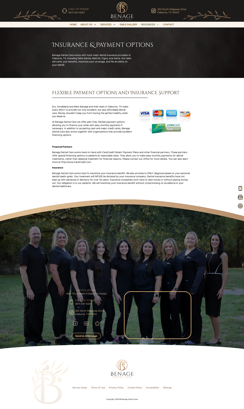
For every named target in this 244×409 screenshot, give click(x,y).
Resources (148, 24)
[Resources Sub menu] (157, 24)
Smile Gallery (128, 24)
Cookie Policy (135, 387)
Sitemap (167, 387)
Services (106, 24)
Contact (168, 24)
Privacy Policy (116, 387)
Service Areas (79, 387)
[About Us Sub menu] (94, 24)
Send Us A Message (86, 336)
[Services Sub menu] (114, 24)
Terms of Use (98, 387)
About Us (86, 24)
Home (73, 24)
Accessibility (152, 387)
